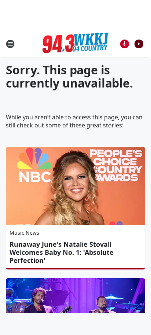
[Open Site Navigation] (10, 44)
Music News (24, 232)
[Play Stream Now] (139, 44)
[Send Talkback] (124, 44)
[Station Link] (75, 44)
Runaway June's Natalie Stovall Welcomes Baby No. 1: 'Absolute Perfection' (62, 252)
